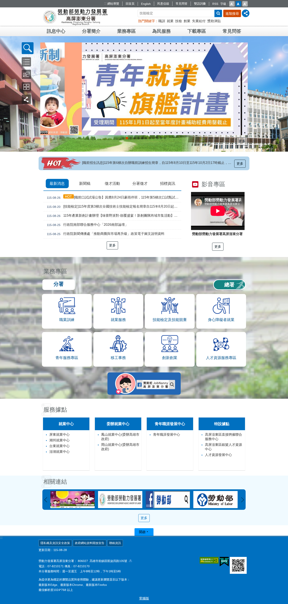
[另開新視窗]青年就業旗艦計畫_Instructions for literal (123, 138)
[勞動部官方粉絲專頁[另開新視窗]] (120, 499)
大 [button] (245, 4)
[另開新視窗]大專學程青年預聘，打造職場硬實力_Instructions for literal (153, 138)
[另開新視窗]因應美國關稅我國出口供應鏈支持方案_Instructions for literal (130, 138)
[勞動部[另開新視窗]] (168, 499)
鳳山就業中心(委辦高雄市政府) (120, 437)
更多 (242, 141)
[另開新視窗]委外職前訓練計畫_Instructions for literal (165, 138)
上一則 (45, 499)
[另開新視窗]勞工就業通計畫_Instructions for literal (149, 138)
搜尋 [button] (218, 13)
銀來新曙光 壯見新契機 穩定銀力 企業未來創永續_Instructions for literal (142, 138)
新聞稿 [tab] (84, 183)
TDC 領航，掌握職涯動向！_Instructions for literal (134, 138)
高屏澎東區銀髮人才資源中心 (223, 447)
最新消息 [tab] (57, 183)
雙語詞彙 (200, 3)
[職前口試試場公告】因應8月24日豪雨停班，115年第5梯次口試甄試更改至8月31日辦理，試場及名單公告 (114, 197)
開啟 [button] (142, 532)
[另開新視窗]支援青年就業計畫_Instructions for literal (138, 138)
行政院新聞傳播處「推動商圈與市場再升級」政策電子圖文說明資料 (105, 234)
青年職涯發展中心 (166, 434)
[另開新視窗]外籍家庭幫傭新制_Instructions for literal (127, 138)
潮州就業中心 (59, 440)
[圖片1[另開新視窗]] (215, 499)
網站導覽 (113, 3)
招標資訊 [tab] (167, 183)
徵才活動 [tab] (112, 183)
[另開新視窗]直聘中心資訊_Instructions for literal (146, 138)
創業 (187, 21)
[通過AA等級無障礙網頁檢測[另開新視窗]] (209, 560)
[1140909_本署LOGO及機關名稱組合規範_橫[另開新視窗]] (72, 499)
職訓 (161, 21)
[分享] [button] (245, 13)
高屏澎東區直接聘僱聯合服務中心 (223, 437)
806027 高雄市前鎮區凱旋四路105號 (103, 561)
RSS (215, 3)
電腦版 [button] (144, 598)
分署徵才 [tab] (140, 183)
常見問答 (181, 3)
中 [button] (238, 4)
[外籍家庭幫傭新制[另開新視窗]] (144, 88)
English (146, 3)
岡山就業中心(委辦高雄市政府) (120, 447)
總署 (229, 284)
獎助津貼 (214, 21)
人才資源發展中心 (218, 455)
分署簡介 (91, 31)
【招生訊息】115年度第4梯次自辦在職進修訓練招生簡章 (124, 163)
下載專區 (196, 31)
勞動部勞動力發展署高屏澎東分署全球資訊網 (75, 16)
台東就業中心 (59, 446)
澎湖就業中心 (59, 451)
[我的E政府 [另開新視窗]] (224, 562)
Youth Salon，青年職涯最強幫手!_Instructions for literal (157, 138)
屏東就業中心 (59, 434)
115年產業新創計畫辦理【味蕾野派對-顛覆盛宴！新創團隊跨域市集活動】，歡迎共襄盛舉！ (114, 216)
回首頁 (130, 3)
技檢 (178, 21)
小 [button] (232, 4)
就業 (170, 21)
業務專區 (126, 31)
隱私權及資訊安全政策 (55, 543)
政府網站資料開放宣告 (89, 543)
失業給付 (199, 21)
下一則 (242, 499)
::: (105, 3)
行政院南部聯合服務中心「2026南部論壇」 (87, 225)
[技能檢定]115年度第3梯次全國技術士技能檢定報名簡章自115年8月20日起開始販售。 (114, 206)
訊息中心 (56, 31)
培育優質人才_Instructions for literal (161, 138)
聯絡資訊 (115, 543)
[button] (28, 48)
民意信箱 (163, 3)
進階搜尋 (232, 13)
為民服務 (161, 31)
